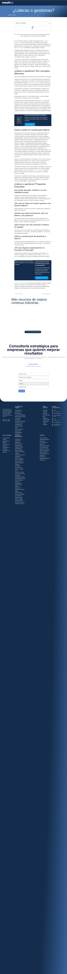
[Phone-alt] (6, 420)
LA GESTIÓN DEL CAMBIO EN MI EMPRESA (22, 325)
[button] (49, 23)
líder (41, 100)
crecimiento (21, 47)
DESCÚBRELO (30, 124)
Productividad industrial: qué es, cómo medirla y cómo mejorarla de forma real (32, 310)
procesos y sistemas (37, 170)
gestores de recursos (33, 82)
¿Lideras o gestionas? (19, 283)
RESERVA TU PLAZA (41, 277)
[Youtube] (9, 420)
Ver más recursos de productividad (33, 331)
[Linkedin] (4, 420)
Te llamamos (21, 391)
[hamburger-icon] (63, 3)
